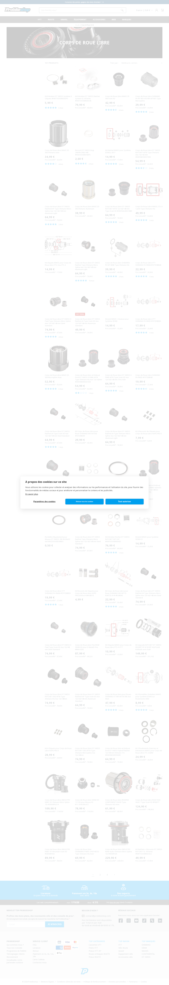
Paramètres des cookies (44, 501)
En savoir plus (31, 494)
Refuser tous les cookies (84, 501)
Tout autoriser (124, 501)
